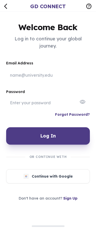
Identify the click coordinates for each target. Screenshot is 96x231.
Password (15, 91)
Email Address (19, 63)
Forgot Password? (72, 114)
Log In (48, 136)
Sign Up (70, 198)
